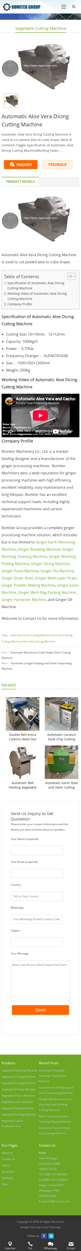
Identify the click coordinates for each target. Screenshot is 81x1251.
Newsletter (8, 1172)
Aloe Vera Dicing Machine (39, 641)
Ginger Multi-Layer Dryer (56, 578)
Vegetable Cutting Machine (40, 28)
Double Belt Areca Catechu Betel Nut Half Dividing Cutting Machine (22, 736)
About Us (7, 1153)
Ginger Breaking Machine (39, 549)
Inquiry (6, 1165)
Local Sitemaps (51, 1227)
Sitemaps (7, 1178)
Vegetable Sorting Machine (18, 1083)
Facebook (44, 1236)
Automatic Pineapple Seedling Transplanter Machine (53, 1076)
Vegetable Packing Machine (19, 1114)
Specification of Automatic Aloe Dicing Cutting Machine (35, 285)
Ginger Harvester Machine (24, 599)
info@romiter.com (58, 1201)
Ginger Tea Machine (57, 570)
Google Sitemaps (30, 1227)
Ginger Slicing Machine (50, 563)
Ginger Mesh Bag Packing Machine (47, 592)
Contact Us (8, 1159)
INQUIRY (24, 164)
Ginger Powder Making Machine (28, 585)
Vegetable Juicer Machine (17, 1102)
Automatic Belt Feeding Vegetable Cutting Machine (22, 785)
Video (5, 1184)
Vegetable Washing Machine (19, 1070)
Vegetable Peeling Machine (19, 1089)
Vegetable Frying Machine (18, 1108)
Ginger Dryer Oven (17, 578)
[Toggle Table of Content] (69, 276)
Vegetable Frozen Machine (18, 1095)
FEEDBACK (57, 164)
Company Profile (19, 304)
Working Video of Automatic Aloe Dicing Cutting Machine (37, 296)
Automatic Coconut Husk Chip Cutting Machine (61, 736)
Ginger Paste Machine (20, 570)
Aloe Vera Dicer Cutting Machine (30, 635)
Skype (51, 1236)
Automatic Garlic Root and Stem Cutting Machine (61, 785)
